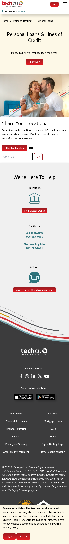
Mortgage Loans (53, 421)
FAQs (53, 429)
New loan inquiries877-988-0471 (34, 246)
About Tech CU (16, 413)
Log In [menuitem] (54, 4)
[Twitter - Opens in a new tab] (40, 376)
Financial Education (16, 429)
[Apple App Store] (23, 397)
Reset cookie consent (53, 452)
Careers (16, 436)
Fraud (53, 436)
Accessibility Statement (16, 452)
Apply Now (34, 62)
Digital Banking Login (52, 444)
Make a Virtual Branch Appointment (34, 290)
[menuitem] (12, 4)
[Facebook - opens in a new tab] (21, 376)
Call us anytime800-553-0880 (34, 234)
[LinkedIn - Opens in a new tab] (33, 376)
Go (38, 157)
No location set (24, 11)
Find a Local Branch (34, 210)
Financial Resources (16, 421)
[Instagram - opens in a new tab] (27, 376)
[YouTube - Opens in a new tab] (46, 376)
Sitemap (52, 413)
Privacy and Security (16, 444)
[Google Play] (46, 397)
